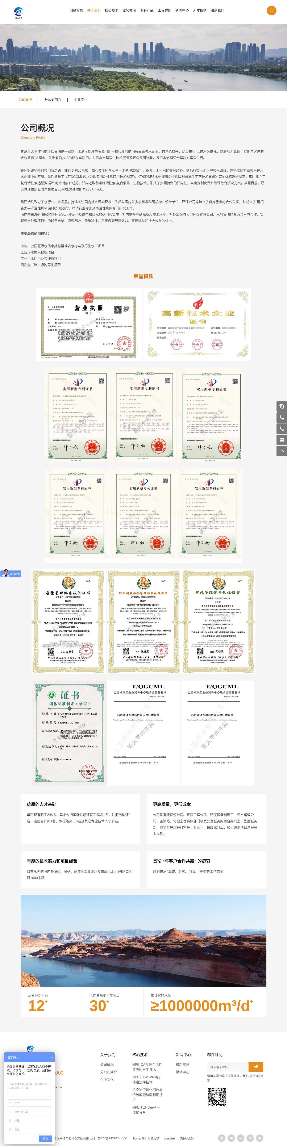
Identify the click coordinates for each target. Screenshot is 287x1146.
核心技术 (111, 10)
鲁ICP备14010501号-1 (113, 1138)
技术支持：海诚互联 (146, 1138)
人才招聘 (200, 10)
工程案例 (164, 10)
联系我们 (217, 10)
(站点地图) (187, 1138)
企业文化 (80, 99)
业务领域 (129, 10)
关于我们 (94, 10)
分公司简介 (53, 99)
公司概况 (25, 99)
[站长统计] (169, 1138)
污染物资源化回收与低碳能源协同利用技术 (147, 1095)
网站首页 (76, 10)
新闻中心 (182, 10)
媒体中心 (182, 1072)
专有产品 (147, 10)
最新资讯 (182, 1064)
